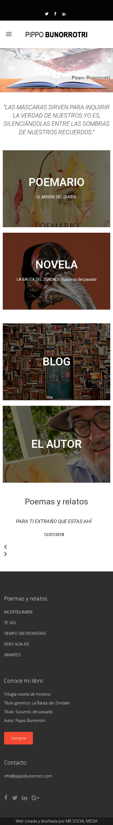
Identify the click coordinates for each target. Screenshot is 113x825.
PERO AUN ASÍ (16, 644)
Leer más (56, 369)
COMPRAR (56, 203)
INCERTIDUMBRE (18, 612)
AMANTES (12, 654)
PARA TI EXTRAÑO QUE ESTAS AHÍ (54, 521)
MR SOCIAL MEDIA (81, 821)
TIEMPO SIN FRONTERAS (25, 633)
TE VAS (10, 622)
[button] (54, 547)
